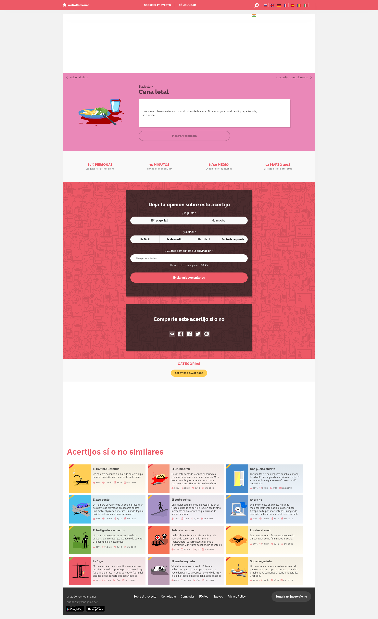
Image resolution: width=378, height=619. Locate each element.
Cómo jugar (187, 5)
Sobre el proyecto (157, 5)
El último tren (186, 478)
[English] (272, 5)
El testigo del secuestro (107, 540)
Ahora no (264, 509)
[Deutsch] (279, 5)
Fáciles (203, 596)
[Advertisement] (189, 43)
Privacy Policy (237, 596)
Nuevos (218, 596)
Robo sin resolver (186, 540)
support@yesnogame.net (82, 602)
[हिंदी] (254, 15)
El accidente (107, 509)
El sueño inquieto (186, 571)
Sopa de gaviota (264, 571)
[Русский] (266, 5)
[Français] (286, 5)
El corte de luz (186, 509)
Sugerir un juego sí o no (291, 596)
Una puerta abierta (264, 478)
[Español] (292, 5)
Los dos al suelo (264, 540)
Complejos (188, 596)
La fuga (107, 571)
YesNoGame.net (78, 5)
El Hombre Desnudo (107, 478)
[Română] (299, 5)
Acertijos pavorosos (189, 373)
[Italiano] (306, 5)
